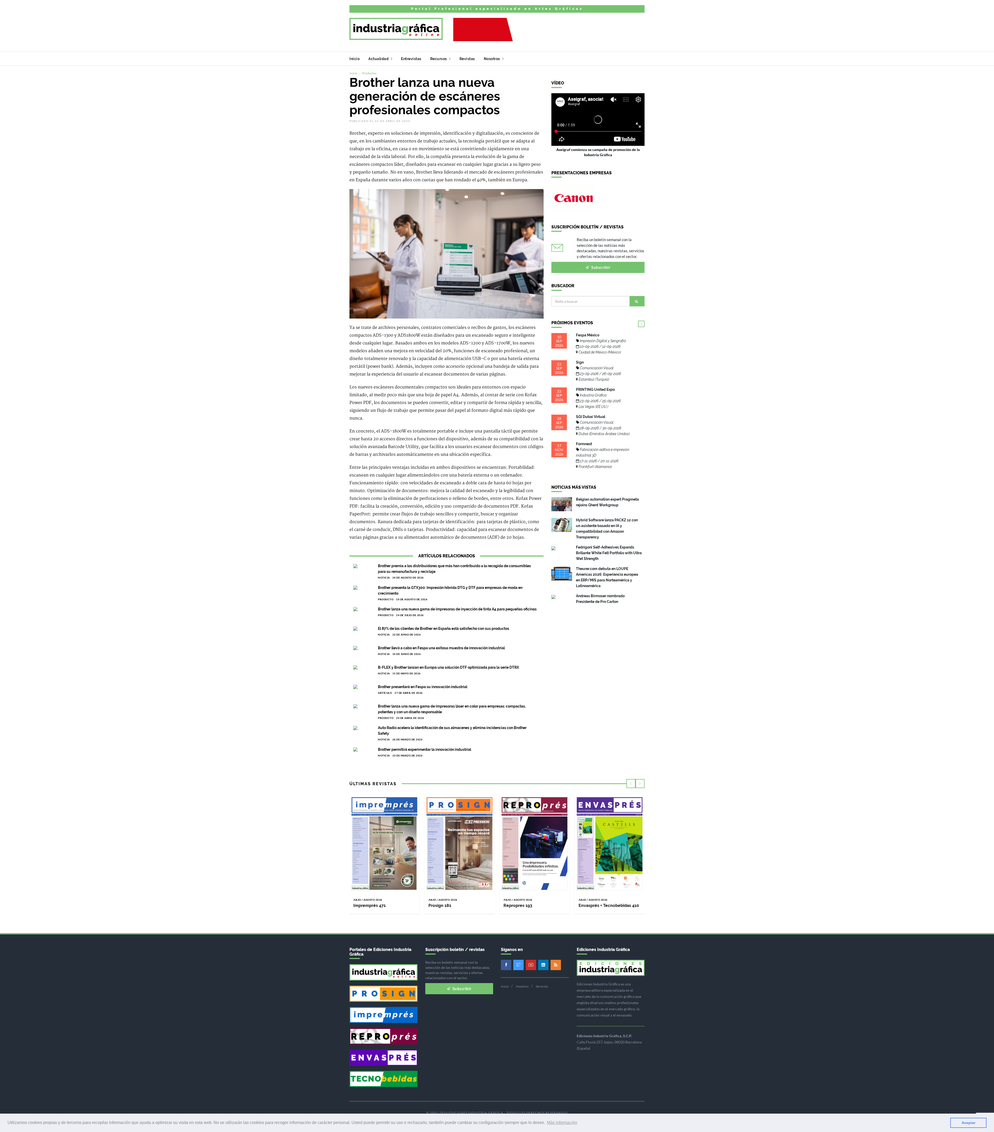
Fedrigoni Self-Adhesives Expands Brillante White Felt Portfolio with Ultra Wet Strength (609, 553)
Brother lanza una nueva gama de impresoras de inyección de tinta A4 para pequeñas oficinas (457, 609)
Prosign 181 (439, 905)
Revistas (467, 59)
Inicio (354, 59)
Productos (369, 73)
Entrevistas (411, 59)
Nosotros (492, 59)
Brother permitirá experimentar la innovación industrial (424, 749)
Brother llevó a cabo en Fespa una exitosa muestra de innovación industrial (441, 648)
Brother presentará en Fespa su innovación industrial (422, 687)
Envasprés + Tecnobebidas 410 (609, 905)
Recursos (439, 59)
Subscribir (600, 267)
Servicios (542, 986)
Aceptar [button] (968, 1123)
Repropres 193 (517, 905)
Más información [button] (562, 1122)
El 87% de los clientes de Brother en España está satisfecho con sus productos (443, 628)
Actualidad (379, 59)
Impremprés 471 (369, 905)
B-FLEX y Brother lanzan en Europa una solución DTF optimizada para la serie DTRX (448, 667)
